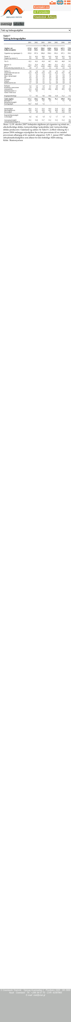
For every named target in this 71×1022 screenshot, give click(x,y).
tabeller (19, 24)
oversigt (6, 24)
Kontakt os (41, 7)
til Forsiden (41, 12)
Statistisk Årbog (45, 17)
